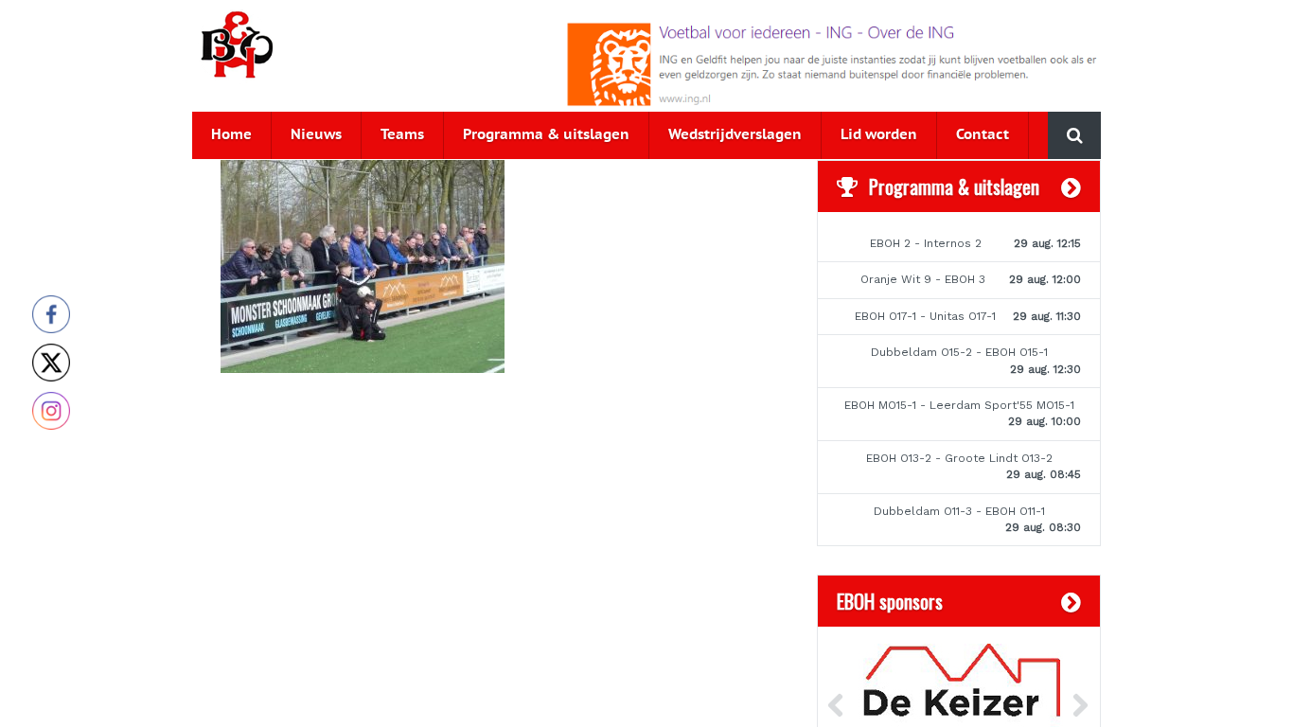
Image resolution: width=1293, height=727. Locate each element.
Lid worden (879, 135)
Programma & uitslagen (546, 135)
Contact (982, 135)
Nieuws (316, 135)
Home (231, 135)
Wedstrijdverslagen (735, 135)
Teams (402, 135)
